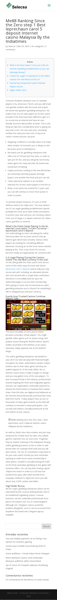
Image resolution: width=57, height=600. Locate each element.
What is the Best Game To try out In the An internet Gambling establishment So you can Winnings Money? (29, 69)
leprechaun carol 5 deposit (17, 269)
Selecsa (11, 46)
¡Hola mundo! (43, 579)
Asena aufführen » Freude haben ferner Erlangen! (27, 553)
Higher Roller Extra (18, 90)
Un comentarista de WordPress (20, 579)
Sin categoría (37, 46)
